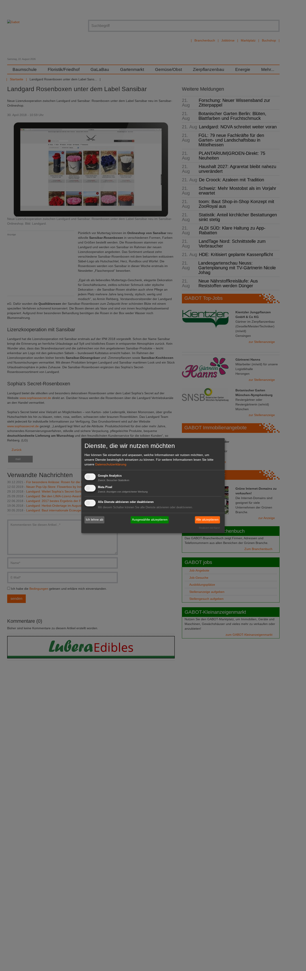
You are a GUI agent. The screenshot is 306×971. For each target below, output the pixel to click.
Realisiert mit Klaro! (209, 527)
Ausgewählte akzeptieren (150, 520)
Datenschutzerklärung (110, 464)
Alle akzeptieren (207, 520)
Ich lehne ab (94, 520)
